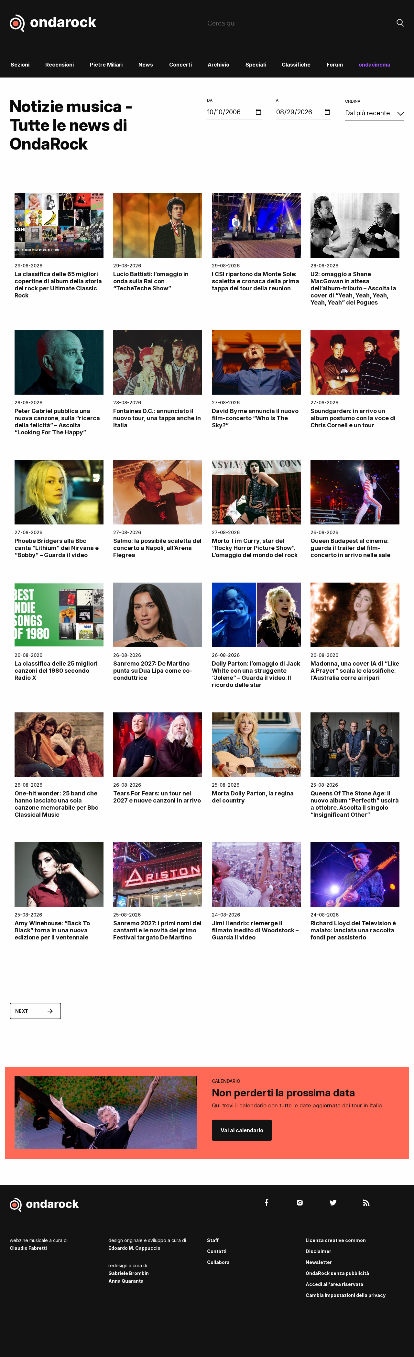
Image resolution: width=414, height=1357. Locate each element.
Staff (213, 1240)
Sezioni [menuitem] (20, 64)
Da (209, 100)
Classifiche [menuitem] (296, 64)
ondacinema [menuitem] (374, 64)
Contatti (216, 1251)
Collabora (218, 1262)
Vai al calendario (242, 1130)
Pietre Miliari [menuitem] (106, 64)
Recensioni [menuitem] (59, 64)
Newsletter (319, 1262)
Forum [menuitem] (335, 64)
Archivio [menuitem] (218, 64)
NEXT (21, 1011)
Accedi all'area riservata (334, 1284)
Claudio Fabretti (28, 1248)
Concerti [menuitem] (180, 64)
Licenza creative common (336, 1240)
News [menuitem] (145, 64)
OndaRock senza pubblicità (337, 1273)
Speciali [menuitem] (255, 64)
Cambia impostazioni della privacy (346, 1295)
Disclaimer (318, 1251)
